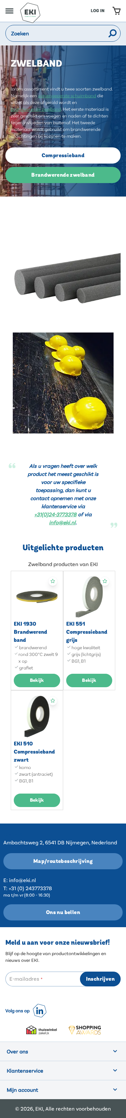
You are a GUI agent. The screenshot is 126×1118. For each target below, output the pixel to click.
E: (5, 880)
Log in (97, 11)
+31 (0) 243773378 (30, 888)
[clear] (103, 33)
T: (5, 888)
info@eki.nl (22, 880)
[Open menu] (9, 11)
